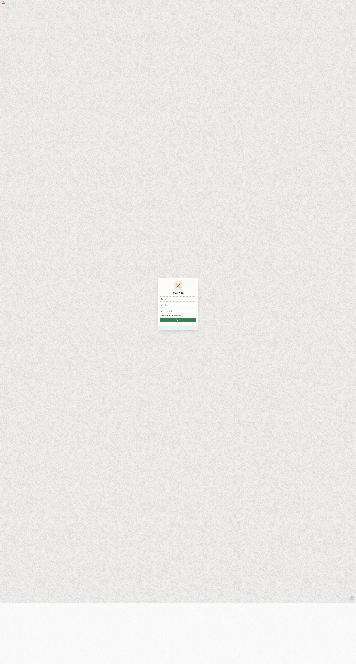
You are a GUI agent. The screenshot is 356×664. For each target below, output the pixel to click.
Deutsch (176, 328)
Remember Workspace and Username (171, 315)
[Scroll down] (352, 598)
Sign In (178, 320)
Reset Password (178, 324)
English (180, 328)
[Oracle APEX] (6, 3)
